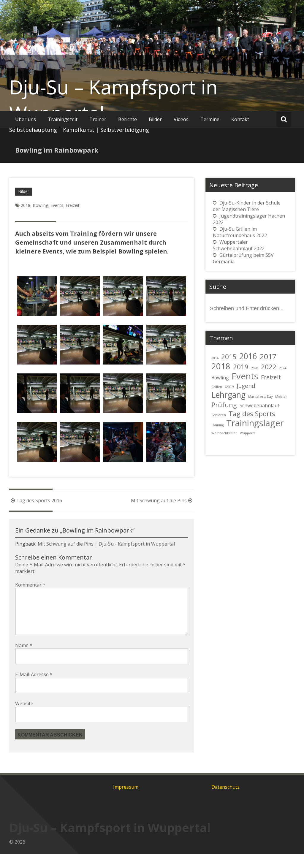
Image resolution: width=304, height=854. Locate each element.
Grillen (216, 387)
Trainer (97, 119)
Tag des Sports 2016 (39, 500)
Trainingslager (255, 423)
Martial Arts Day (260, 396)
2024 (282, 368)
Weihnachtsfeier (224, 433)
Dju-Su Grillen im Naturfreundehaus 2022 (240, 232)
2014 (214, 358)
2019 (240, 366)
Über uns (25, 119)
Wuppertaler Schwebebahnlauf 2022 (239, 245)
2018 (25, 205)
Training (217, 425)
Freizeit (73, 205)
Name (23, 645)
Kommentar (30, 585)
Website (24, 703)
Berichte (127, 119)
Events (56, 205)
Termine (209, 119)
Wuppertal (248, 433)
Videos (181, 119)
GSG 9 (229, 387)
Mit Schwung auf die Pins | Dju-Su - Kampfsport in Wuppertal (106, 544)
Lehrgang (228, 394)
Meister (281, 396)
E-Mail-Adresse (34, 674)
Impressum (125, 787)
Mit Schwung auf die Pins (159, 500)
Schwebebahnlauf (259, 405)
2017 (268, 356)
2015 (229, 356)
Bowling (40, 205)
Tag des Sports (252, 413)
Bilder (155, 119)
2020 (254, 368)
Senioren (218, 415)
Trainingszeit (62, 119)
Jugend (246, 386)
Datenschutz (225, 787)
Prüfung (224, 404)
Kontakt (240, 119)
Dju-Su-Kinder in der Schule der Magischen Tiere (247, 206)
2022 (268, 366)
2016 (248, 356)
